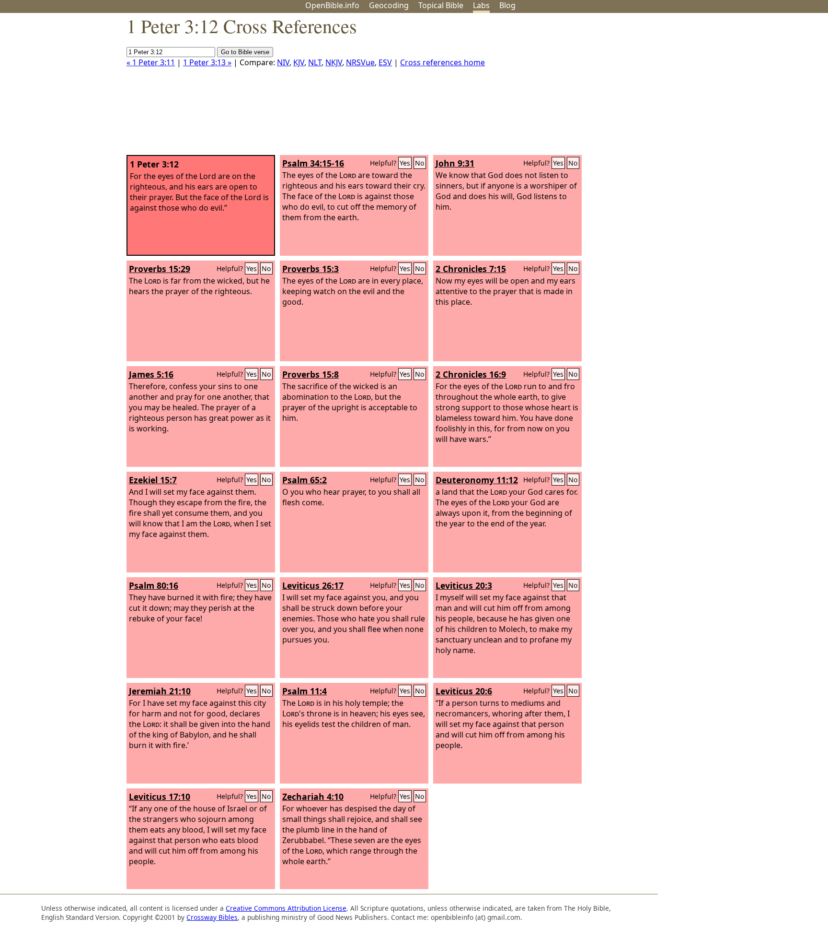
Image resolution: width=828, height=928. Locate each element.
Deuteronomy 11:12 (477, 480)
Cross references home (442, 62)
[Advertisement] (731, 88)
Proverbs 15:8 (310, 374)
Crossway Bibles (212, 917)
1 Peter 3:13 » (207, 62)
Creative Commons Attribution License (286, 908)
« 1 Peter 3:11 (150, 62)
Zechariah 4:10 (313, 796)
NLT (315, 62)
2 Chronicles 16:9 (471, 374)
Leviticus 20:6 (464, 691)
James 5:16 (151, 374)
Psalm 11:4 (304, 691)
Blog (507, 5)
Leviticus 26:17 (313, 585)
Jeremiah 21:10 (160, 691)
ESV (385, 62)
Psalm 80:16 (153, 585)
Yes (405, 162)
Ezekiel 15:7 (153, 480)
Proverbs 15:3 (310, 268)
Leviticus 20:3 (464, 585)
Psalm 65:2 (304, 480)
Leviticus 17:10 (159, 796)
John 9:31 (455, 163)
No (420, 162)
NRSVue (360, 62)
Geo (389, 5)
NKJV (333, 62)
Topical (440, 5)
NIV (283, 62)
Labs (481, 5)
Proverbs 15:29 (159, 268)
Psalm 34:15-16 (313, 163)
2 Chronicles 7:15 (471, 268)
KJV (298, 62)
